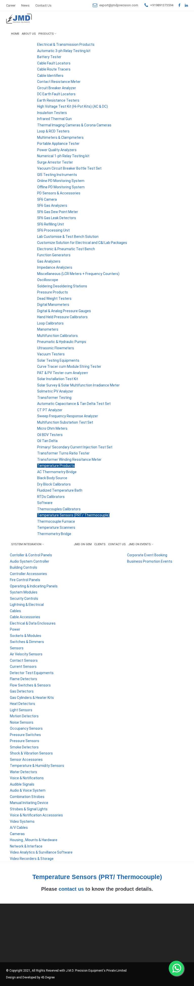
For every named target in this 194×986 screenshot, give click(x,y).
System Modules (23, 592)
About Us (29, 33)
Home (15, 33)
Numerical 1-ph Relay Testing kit (63, 156)
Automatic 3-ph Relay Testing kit (63, 51)
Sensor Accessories (26, 760)
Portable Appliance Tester (58, 144)
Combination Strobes (27, 797)
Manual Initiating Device (29, 803)
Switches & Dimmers (27, 642)
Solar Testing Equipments (58, 360)
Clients (100, 544)
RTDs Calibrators (51, 497)
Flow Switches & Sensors (30, 685)
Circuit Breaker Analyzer (56, 88)
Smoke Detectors (24, 747)
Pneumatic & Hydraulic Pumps (61, 342)
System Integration (26, 544)
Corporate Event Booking (147, 555)
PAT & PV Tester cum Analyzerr (62, 373)
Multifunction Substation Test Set (65, 422)
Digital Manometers (53, 305)
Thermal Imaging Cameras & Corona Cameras (74, 125)
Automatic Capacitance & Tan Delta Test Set (74, 404)
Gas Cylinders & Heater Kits (32, 698)
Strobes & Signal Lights (28, 809)
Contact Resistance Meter (59, 82)
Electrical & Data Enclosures (33, 623)
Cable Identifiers (50, 76)
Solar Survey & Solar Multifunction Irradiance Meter (78, 385)
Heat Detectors (22, 704)
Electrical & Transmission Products (65, 44)
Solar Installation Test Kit (57, 379)
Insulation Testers (52, 113)
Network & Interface (26, 846)
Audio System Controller (29, 561)
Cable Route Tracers (53, 69)
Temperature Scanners (56, 527)
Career (10, 5)
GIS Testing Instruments (57, 175)
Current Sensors (23, 666)
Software (45, 503)
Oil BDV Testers (50, 435)
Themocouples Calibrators (59, 509)
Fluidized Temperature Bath (59, 490)
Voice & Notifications (27, 778)
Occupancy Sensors (26, 728)
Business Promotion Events (149, 561)
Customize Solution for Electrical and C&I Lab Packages (82, 243)
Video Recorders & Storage (32, 859)
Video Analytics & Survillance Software (41, 852)
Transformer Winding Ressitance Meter (69, 459)
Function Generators (53, 255)
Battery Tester (49, 57)
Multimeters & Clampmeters (60, 137)
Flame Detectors (23, 679)
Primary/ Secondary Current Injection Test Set (74, 447)
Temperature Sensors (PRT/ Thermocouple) (73, 515)
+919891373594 (161, 5)
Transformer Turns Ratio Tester (63, 453)
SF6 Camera (47, 199)
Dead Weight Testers (54, 298)
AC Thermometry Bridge (57, 472)
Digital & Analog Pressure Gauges (64, 311)
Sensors (16, 648)
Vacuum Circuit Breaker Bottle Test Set (69, 168)
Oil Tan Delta (47, 441)
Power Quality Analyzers (57, 150)
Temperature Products (56, 466)
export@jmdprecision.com (118, 5)
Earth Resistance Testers (58, 100)
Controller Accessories (28, 574)
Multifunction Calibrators (57, 336)
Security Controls (24, 599)
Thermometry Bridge (54, 534)
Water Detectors (23, 772)
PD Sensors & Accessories (58, 193)
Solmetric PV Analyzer (55, 391)
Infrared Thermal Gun (54, 119)
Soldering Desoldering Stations (62, 286)
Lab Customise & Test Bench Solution (68, 237)
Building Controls (23, 567)
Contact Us (43, 5)
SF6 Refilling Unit (50, 224)
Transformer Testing (54, 398)
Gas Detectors (22, 691)
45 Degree (48, 977)
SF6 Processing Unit (53, 230)
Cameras (17, 834)
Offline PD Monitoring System (61, 187)
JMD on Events (139, 544)
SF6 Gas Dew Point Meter (57, 212)
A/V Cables (19, 828)
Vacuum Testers (51, 354)
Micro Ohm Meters (52, 428)
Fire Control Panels (25, 580)
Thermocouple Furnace (56, 521)
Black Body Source (52, 478)
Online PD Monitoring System (60, 181)
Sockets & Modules (25, 636)
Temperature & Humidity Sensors (37, 766)
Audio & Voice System (27, 790)
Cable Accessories (25, 617)
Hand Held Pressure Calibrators (62, 317)
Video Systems (22, 821)
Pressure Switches (25, 735)
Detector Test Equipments (32, 673)
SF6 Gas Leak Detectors (56, 218)
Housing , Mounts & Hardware (33, 840)
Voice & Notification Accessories (36, 815)
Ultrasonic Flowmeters (55, 348)
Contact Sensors (24, 660)
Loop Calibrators (50, 323)
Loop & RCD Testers (53, 131)
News (25, 5)
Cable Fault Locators (53, 63)
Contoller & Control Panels (31, 555)
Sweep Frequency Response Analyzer (67, 416)
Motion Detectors (24, 716)
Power (15, 629)
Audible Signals (22, 784)
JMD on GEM (83, 544)
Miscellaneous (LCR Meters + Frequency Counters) (78, 274)
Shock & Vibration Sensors (31, 753)
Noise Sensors (21, 722)
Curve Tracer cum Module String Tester (69, 366)
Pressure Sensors (24, 741)
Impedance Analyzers (54, 267)
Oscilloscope (47, 280)
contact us (71, 889)
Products (46, 33)
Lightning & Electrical (27, 605)
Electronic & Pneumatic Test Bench (66, 249)
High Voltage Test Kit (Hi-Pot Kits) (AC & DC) (72, 106)
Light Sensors (21, 710)
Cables (15, 611)
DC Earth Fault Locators (56, 94)
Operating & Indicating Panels (34, 586)
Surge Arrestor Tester (55, 162)
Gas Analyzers (48, 261)
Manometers (47, 329)
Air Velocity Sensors (26, 654)
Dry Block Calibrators (54, 484)
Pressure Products (52, 292)
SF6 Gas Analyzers (52, 205)
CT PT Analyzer (49, 410)
